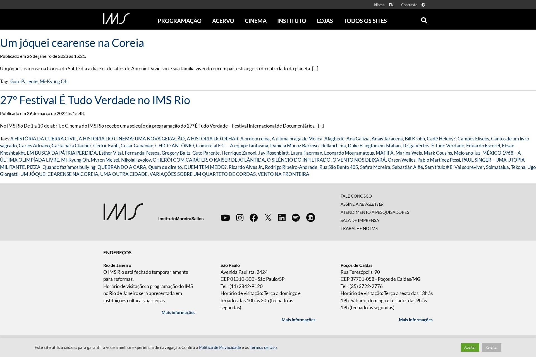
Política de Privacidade (220, 347)
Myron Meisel (105, 160)
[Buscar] (424, 19)
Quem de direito (165, 167)
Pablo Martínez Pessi (438, 160)
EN (391, 5)
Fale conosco (356, 195)
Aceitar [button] (470, 347)
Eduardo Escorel (483, 145)
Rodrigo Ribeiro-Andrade (291, 167)
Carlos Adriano (34, 145)
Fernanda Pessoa (142, 153)
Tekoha (518, 167)
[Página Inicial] (116, 18)
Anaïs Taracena (387, 139)
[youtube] (225, 217)
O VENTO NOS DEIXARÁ (359, 160)
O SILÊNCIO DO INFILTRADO (299, 160)
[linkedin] (282, 217)
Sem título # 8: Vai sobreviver (454, 167)
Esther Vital (111, 153)
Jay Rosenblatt (273, 153)
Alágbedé (334, 139)
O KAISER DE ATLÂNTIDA (237, 160)
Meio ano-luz (467, 153)
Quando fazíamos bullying (68, 167)
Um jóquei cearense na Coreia (72, 42)
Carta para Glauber (71, 145)
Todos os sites (365, 20)
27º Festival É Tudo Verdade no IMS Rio (95, 100)
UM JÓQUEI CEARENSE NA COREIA (59, 174)
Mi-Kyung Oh (53, 81)
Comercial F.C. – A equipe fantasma (232, 145)
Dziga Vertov (416, 145)
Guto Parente (24, 81)
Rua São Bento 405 (338, 167)
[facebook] (254, 217)
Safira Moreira (375, 167)
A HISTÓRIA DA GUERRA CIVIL (43, 139)
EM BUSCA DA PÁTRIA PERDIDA (62, 153)
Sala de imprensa (360, 220)
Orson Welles (401, 160)
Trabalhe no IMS (359, 228)
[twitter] (268, 218)
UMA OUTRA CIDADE (124, 174)
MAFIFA (385, 153)
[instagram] (239, 217)
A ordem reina (255, 139)
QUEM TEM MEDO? (205, 167)
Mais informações (178, 312)
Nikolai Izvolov (136, 160)
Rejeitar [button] (491, 347)
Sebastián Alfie (407, 167)
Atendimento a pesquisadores (375, 212)
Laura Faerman (306, 153)
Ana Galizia (358, 139)
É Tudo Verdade (447, 145)
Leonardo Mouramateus (349, 153)
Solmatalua (497, 167)
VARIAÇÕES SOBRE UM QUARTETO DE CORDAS (203, 174)
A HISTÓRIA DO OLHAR (212, 139)
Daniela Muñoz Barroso (294, 145)
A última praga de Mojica (297, 139)
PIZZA (33, 167)
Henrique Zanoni (239, 153)
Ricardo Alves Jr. (246, 167)
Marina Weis (409, 153)
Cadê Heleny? (441, 139)
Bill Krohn (415, 139)
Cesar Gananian (137, 145)
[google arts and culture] (310, 217)
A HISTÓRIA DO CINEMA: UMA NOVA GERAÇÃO (132, 139)
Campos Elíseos (473, 139)
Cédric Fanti (106, 145)
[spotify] (296, 217)
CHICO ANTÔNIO (174, 145)
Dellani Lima (333, 145)
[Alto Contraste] (423, 5)
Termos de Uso (263, 347)
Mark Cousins (438, 153)
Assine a (362, 204)
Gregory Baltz (176, 153)
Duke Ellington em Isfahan (374, 145)
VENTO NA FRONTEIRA (283, 174)
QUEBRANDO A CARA (121, 167)
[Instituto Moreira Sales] (153, 211)
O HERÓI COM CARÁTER (180, 160)
